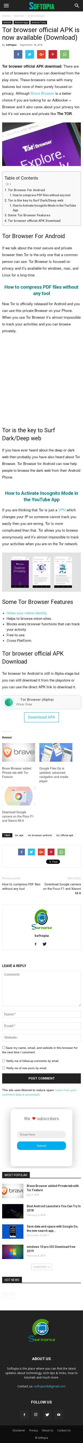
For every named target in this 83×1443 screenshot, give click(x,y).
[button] (77, 5)
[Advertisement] (41, 381)
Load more (40, 1267)
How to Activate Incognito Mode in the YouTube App (44, 208)
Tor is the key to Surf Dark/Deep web (35, 200)
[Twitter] (46, 944)
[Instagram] (35, 1415)
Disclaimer (19, 1430)
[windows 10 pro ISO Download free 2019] (12, 1252)
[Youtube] (58, 1415)
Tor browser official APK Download (34, 221)
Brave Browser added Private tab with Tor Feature (16, 772)
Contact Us (63, 1430)
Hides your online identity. (27, 613)
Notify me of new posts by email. (26, 1068)
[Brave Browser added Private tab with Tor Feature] (18, 752)
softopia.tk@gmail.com (50, 1386)
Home (6, 16)
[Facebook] (37, 944)
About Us (47, 1430)
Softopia (11, 44)
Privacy (33, 1430)
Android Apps (36, 16)
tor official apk (64, 835)
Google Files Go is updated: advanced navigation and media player (53, 774)
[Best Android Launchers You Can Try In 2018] (12, 1211)
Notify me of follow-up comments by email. (32, 1061)
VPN (62, 509)
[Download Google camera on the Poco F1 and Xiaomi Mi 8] (18, 796)
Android (19, 16)
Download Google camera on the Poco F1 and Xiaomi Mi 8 (18, 816)
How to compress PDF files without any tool (41, 195)
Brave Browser (42, 93)
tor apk (19, 835)
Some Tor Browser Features (29, 215)
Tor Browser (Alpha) (37, 699)
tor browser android (40, 835)
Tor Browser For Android (26, 190)
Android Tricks (39, 22)
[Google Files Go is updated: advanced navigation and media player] (55, 752)
